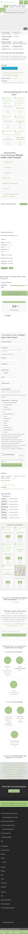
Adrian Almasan (20, 108)
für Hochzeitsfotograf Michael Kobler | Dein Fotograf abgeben (7, 671)
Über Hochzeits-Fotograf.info (8, 821)
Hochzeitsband (7, 409)
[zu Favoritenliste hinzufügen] (2, 13)
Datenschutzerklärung (8, 459)
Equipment (7, 172)
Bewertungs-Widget (6, 837)
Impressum (3, 892)
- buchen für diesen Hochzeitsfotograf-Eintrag (14, 743)
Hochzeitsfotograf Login (8, 922)
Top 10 (2, 879)
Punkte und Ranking (5, 833)
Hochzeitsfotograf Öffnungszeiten (11, 75)
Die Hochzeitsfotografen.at (8, 139)
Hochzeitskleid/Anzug (9, 414)
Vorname (3, 358)
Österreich (6, 251)
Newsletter (3, 887)
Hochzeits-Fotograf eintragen (8, 825)
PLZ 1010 (10, 244)
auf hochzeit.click (14, 791)
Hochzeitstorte (7, 418)
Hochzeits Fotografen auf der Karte (9, 813)
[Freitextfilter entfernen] (21, 2)
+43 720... (8, 78)
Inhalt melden (15, 602)
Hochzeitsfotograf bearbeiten (8, 907)
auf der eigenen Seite (20, 719)
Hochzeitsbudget (5, 389)
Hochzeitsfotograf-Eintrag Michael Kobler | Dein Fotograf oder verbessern (8, 721)
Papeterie (6, 420)
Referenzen (6, 178)
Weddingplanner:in (8, 429)
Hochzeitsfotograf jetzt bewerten (15, 293)
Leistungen (7, 167)
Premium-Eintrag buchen (8, 829)
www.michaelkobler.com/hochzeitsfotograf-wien (13, 82)
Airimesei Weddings (20, 578)
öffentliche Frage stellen (14, 635)
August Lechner (8, 106)
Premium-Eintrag (24, 93)
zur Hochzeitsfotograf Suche (1, 6)
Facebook (3, 867)
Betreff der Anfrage (6, 341)
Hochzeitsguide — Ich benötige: (9, 400)
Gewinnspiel (4, 883)
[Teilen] (22, 932)
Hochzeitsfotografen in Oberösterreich (11, 767)
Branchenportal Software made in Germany (9, 930)
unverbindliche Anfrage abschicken (11, 465)
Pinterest (3, 871)
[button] (14, 21)
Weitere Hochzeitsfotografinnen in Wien (13, 765)
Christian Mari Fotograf (20, 550)
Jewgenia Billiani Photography (20, 138)
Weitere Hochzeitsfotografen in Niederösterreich (13, 763)
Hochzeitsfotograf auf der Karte (10, 74)
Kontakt (11, 268)
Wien (9, 249)
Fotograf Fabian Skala (20, 122)
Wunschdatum (5, 370)
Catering (6, 407)
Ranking (3, 854)
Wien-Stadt (6, 247)
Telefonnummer (5, 383)
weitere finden (20, 668)
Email (2, 377)
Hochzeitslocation (8, 404)
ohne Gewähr (20, 599)
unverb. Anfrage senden (10, 68)
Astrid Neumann (8, 121)
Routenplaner (24, 204)
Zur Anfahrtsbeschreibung (8, 484)
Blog (2, 875)
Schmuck (6, 425)
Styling (5, 423)
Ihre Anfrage (4, 347)
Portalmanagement (5, 903)
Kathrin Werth (20, 532)
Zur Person (5, 188)
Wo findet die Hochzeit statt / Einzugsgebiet (10, 195)
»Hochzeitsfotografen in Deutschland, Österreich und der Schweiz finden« (14, 804)
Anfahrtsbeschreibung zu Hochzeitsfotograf (13, 72)
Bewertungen (19, 10)
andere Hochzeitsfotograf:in (10, 402)
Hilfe (2, 841)
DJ (4, 411)
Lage (8, 10)
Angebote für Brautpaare (10, 183)
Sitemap (3, 858)
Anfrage (25, 10)
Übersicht (3, 10)
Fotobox (6, 432)
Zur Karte (4, 482)
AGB (2, 896)
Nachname (4, 364)
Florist (5, 416)
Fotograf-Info (8, 162)
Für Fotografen (4, 846)
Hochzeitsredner (8, 427)
